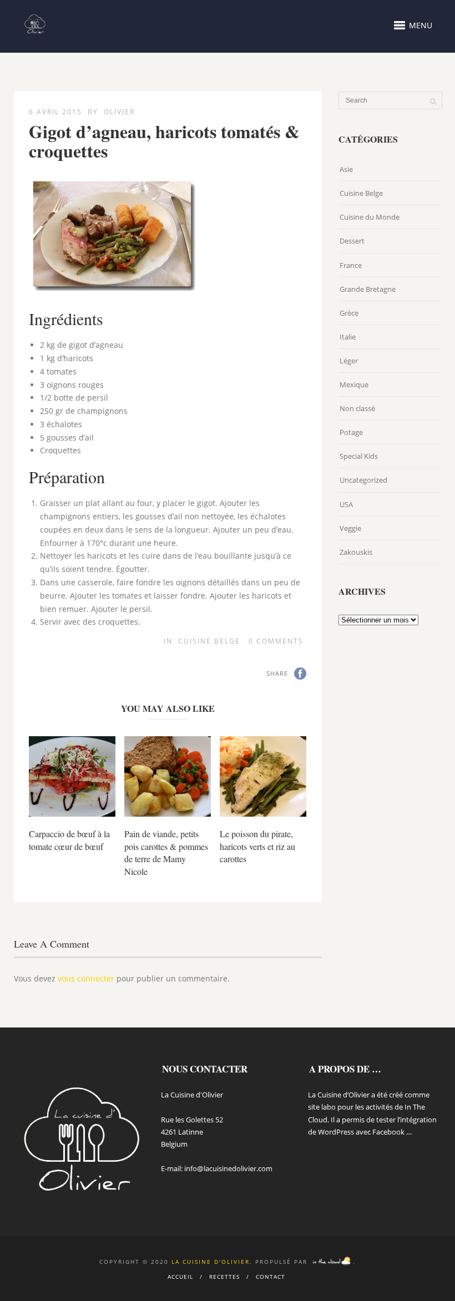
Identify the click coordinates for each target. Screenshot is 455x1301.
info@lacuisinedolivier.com (228, 1168)
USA (346, 504)
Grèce (349, 313)
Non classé (357, 408)
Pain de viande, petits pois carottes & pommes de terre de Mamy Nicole (166, 852)
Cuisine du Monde (370, 217)
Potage (351, 432)
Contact (270, 1276)
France (351, 265)
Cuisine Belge (209, 641)
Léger (349, 361)
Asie (346, 169)
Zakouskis (356, 552)
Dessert (352, 241)
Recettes (224, 1276)
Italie (348, 337)
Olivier (119, 112)
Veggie (350, 528)
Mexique (354, 384)
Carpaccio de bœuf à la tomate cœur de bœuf (69, 840)
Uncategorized (363, 480)
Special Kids (359, 456)
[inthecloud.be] (331, 1261)
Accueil (180, 1276)
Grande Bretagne (368, 289)
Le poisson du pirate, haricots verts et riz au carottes (257, 846)
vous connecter (86, 978)
